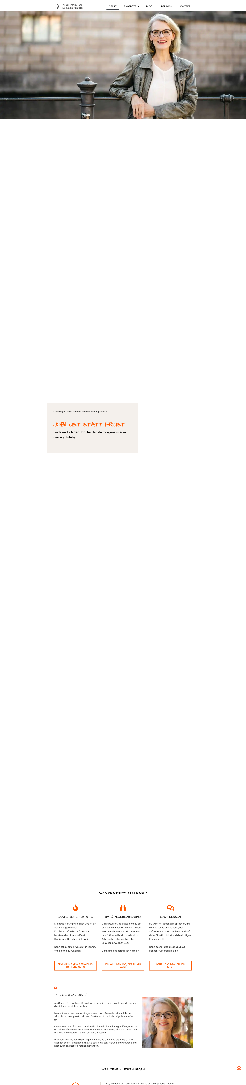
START (113, 6)
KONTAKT (185, 6)
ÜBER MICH (166, 6)
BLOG (149, 6)
